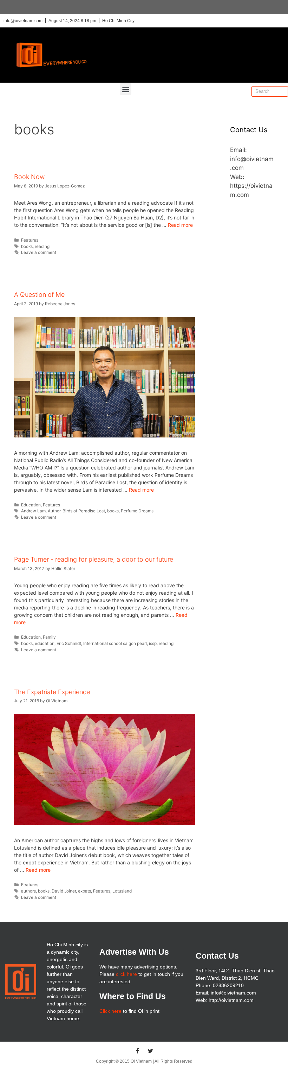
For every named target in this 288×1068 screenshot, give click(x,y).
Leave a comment (38, 252)
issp (153, 643)
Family (49, 637)
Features (29, 240)
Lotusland (122, 891)
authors (28, 891)
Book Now (29, 176)
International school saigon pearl (115, 643)
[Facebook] (137, 1050)
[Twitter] (150, 1050)
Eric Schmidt (69, 643)
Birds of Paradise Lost (84, 510)
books (27, 246)
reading (42, 246)
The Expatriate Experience (52, 692)
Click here (110, 1011)
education (44, 643)
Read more (180, 225)
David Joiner (64, 891)
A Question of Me (39, 294)
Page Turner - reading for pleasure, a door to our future (93, 559)
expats (84, 891)
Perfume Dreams (137, 510)
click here (126, 974)
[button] (125, 89)
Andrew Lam (33, 510)
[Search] (282, 91)
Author (54, 510)
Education (31, 504)
